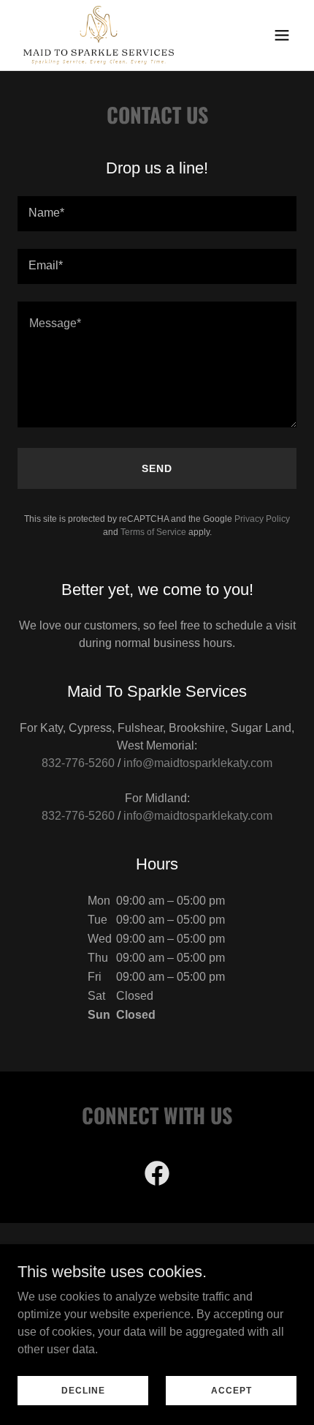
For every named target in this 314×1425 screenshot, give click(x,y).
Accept (231, 1390)
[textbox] (157, 213)
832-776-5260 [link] (78, 763)
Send (157, 468)
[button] (281, 35)
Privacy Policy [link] (262, 519)
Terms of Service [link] (153, 532)
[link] (98, 35)
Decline (83, 1390)
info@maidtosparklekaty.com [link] (197, 763)
